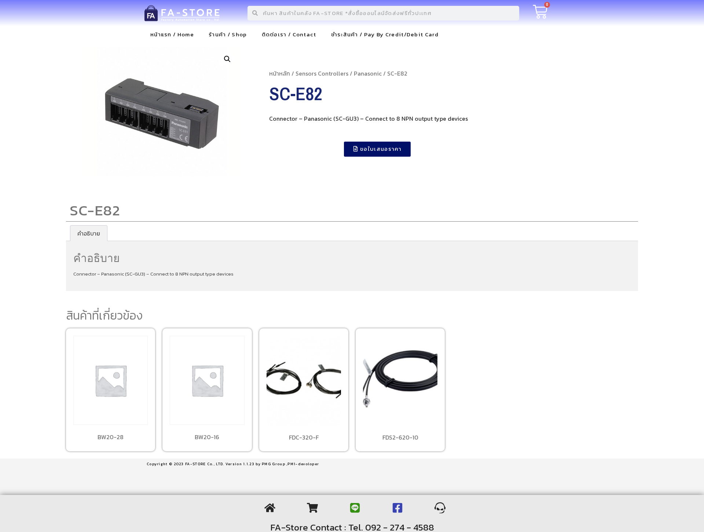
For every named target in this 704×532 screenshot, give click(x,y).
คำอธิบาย (88, 233)
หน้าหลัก (279, 73)
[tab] (88, 233)
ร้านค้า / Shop (228, 34)
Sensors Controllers (322, 73)
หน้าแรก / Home (172, 34)
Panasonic (368, 73)
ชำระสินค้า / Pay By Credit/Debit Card (385, 34)
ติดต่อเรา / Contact (289, 34)
